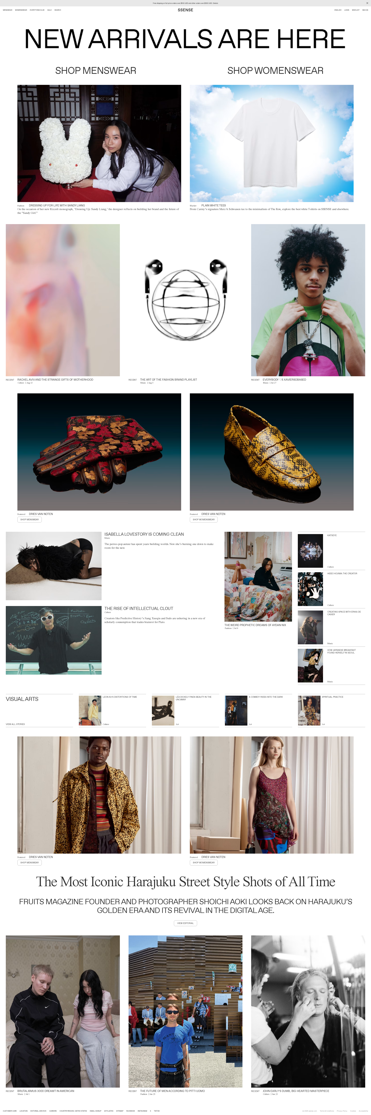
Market (193, 205)
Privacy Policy (342, 1111)
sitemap (119, 1111)
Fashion (20, 205)
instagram (142, 1111)
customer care (10, 1111)
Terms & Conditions (327, 1111)
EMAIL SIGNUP (95, 1111)
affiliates (108, 1111)
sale (49, 10)
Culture (21, 382)
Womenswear (21, 10)
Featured (21, 514)
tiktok (157, 1111)
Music (143, 382)
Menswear (7, 10)
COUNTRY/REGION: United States (73, 1111)
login (346, 10)
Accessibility (363, 1111)
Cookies (353, 1111)
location (24, 1111)
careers (53, 1111)
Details (215, 3)
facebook (130, 1111)
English (337, 10)
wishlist (356, 10)
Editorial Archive (38, 1111)
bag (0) (365, 10)
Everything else (37, 10)
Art (177, 724)
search (57, 10)
